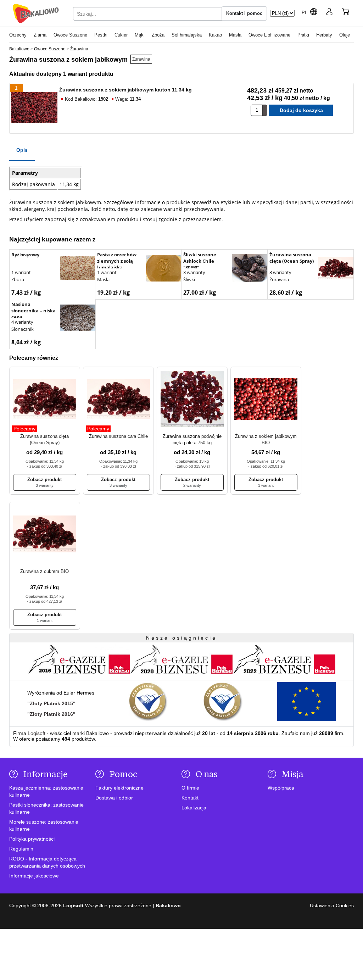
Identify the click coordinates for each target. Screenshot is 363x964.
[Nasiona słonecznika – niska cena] (77, 318)
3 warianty (194, 272)
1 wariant (21, 272)
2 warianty (192, 485)
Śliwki (189, 279)
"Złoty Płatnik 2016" (51, 714)
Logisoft (36, 733)
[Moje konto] (329, 13)
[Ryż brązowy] (77, 269)
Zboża (17, 279)
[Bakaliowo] (35, 13)
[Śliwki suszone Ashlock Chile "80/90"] (250, 269)
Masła (103, 279)
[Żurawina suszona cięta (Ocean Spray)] (335, 269)
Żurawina (141, 59)
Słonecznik (22, 329)
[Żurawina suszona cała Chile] (118, 399)
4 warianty (22, 322)
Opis (22, 150)
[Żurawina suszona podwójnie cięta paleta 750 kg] (192, 399)
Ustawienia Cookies (332, 905)
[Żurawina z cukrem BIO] (45, 534)
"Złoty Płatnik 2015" (51, 703)
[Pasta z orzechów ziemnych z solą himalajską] (164, 269)
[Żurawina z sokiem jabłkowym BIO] (266, 399)
